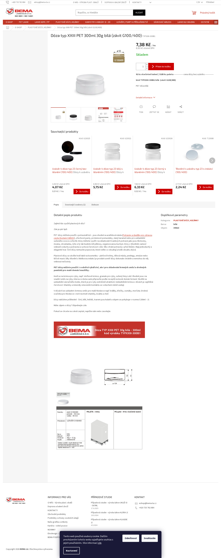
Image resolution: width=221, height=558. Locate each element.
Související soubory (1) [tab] (75, 204)
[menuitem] (9, 22)
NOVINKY (51, 529)
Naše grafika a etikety (58, 522)
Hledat (139, 12)
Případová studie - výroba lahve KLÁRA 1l (109, 512)
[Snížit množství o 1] (146, 68)
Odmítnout (131, 538)
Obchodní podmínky (57, 514)
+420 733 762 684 (146, 507)
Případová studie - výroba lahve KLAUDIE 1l (109, 521)
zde (99, 543)
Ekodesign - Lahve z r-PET (59, 533)
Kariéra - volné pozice (57, 525)
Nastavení (71, 550)
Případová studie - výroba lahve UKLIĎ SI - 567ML (109, 504)
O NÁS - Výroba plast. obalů (86, 2)
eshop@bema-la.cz (147, 503)
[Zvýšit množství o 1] (146, 65)
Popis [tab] (56, 204)
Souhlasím (150, 538)
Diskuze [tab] (95, 204)
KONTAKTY (137, 2)
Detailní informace (144, 97)
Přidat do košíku (163, 66)
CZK (198, 2)
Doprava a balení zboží (115, 2)
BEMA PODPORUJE (56, 537)
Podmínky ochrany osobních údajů (63, 518)
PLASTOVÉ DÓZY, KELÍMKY (186, 220)
